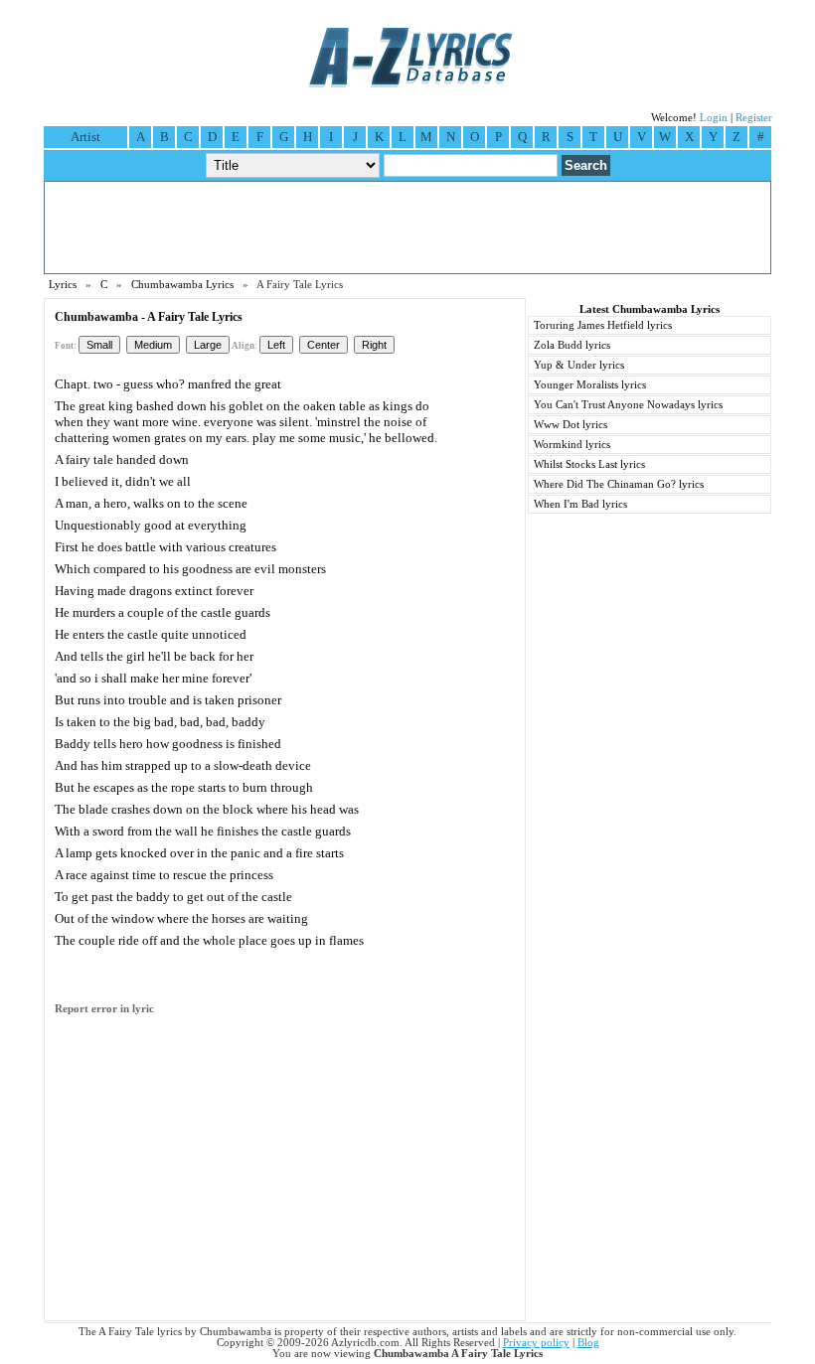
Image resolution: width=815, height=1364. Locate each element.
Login (714, 117)
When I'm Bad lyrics (580, 504)
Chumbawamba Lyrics (182, 284)
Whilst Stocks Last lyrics (589, 464)
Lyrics (63, 284)
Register (753, 117)
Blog (588, 1342)
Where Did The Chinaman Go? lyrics (619, 484)
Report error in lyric (104, 1008)
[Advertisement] (407, 227)
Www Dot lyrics (570, 424)
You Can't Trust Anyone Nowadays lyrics (628, 404)
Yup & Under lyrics (579, 365)
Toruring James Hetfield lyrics (603, 325)
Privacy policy (536, 1342)
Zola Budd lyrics (572, 345)
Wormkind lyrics (572, 444)
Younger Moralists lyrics (590, 384)
